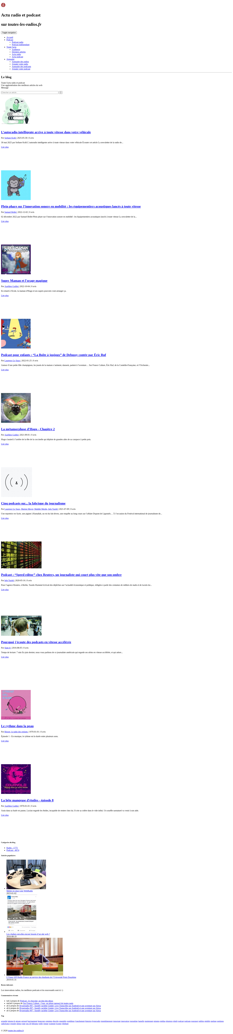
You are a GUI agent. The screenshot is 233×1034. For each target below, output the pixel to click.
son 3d (28, 1024)
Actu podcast (17, 57)
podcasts (187, 1021)
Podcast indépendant (20, 44)
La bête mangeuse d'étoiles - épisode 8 (27, 800)
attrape (18, 1021)
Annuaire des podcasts (21, 66)
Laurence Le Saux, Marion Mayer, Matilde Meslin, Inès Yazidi (31, 509)
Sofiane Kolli (10, 138)
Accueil (9, 37)
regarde (13, 1024)
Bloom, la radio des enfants (16, 732)
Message (4, 88)
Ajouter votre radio (20, 64)
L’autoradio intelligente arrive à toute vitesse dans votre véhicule (46, 132)
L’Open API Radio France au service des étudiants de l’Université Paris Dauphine (41, 977)
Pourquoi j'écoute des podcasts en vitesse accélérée (36, 642)
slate (23, 1024)
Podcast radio (17, 42)
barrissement (32, 1021)
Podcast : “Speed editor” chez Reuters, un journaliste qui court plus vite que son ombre (61, 574)
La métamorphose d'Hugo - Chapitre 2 (28, 429)
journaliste (134, 1021)
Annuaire (10, 59)
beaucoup (41, 1021)
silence (19, 1024)
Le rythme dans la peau (17, 726)
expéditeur (71, 1021)
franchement (80, 1021)
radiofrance (5, 1024)
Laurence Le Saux (12, 360)
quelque (214, 1021)
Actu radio (16, 54)
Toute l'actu (11, 47)
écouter (59, 1024)
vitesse (45, 1024)
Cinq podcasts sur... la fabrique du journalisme (33, 503)
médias (162, 1021)
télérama (35, 1024)
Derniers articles (19, 52)
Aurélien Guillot (11, 286)
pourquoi (194, 1021)
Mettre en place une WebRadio (19, 891)
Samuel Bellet (10, 212)
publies (201, 1021)
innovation (125, 1021)
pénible (207, 1021)
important (117, 1021)
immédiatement (107, 1021)
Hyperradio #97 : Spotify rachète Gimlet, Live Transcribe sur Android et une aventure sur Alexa (60, 1006)
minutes (157, 1021)
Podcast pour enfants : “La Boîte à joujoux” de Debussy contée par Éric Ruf (53, 355)
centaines (48, 1021)
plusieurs (169, 1021)
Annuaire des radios (20, 61)
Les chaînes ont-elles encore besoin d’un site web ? (28, 934)
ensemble (62, 1021)
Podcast (9, 40)
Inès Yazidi (9, 580)
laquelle (141, 1021)
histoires (88, 1021)
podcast (181, 1021)
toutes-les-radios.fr (16, 1030)
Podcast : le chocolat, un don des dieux (36, 1001)
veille (41, 1024)
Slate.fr (7, 648)
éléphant (65, 1024)
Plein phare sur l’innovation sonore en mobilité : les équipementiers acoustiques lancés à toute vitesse (71, 206)
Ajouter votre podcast (21, 69)
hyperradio (96, 1021)
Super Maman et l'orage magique (24, 280)
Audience (16, 49)
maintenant (149, 1021)
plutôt (175, 1021)
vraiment (52, 1024)
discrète (56, 1021)
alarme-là (11, 1021)
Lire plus (5, 147)
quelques (220, 1021)
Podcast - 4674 (12, 850)
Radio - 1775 (12, 848)
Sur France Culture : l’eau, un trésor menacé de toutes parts (48, 1003)
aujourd (24, 1021)
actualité (4, 1021)
